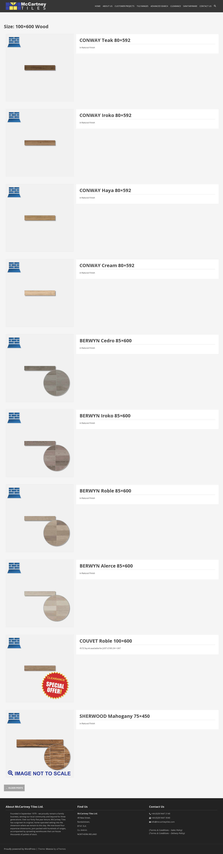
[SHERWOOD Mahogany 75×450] (40, 743)
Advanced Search (159, 6)
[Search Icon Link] (215, 6)
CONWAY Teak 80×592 (105, 40)
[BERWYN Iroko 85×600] (40, 443)
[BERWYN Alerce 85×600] (40, 593)
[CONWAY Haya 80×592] (40, 217)
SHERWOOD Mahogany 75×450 (115, 716)
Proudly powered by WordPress (20, 849)
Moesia (49, 849)
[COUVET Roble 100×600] (40, 668)
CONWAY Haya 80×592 (105, 190)
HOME (97, 6)
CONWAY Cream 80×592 (107, 265)
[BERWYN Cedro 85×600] (40, 367)
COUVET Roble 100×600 (106, 641)
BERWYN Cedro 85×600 (106, 340)
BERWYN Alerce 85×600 (106, 566)
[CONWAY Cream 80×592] (40, 292)
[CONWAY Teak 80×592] (40, 67)
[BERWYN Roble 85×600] (40, 518)
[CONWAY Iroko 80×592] (40, 142)
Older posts (14, 787)
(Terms (165, 830)
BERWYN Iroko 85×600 (105, 415)
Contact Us (206, 6)
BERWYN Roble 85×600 (105, 490)
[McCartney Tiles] (26, 6)
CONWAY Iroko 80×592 (105, 115)
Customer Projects (124, 6)
